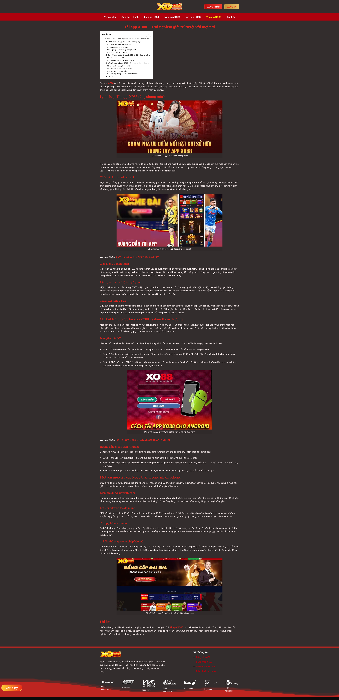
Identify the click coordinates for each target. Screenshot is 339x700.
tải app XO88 (176, 627)
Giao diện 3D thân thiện (119, 47)
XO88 (110, 83)
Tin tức (231, 17)
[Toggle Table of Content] (147, 34)
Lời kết (111, 76)
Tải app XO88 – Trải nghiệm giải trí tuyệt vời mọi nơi (126, 38)
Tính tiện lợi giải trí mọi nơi (121, 44)
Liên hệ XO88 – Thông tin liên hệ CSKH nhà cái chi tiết (143, 440)
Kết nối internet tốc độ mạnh (121, 68)
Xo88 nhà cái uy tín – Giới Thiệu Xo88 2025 (137, 257)
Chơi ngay (11, 687)
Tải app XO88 (213, 17)
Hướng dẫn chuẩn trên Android (122, 60)
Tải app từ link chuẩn (118, 71)
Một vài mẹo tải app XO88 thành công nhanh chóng (128, 63)
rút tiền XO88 (193, 17)
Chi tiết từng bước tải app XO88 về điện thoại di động (129, 55)
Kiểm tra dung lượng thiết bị (121, 66)
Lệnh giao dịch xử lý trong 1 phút (123, 50)
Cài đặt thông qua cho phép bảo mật (124, 74)
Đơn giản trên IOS (117, 58)
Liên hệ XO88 (151, 17)
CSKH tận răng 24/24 (118, 52)
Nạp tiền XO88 (172, 17)
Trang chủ (110, 17)
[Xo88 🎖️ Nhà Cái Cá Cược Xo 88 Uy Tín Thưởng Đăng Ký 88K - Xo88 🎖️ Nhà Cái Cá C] (169, 6)
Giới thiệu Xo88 (130, 17)
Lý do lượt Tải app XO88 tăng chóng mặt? (125, 41)
